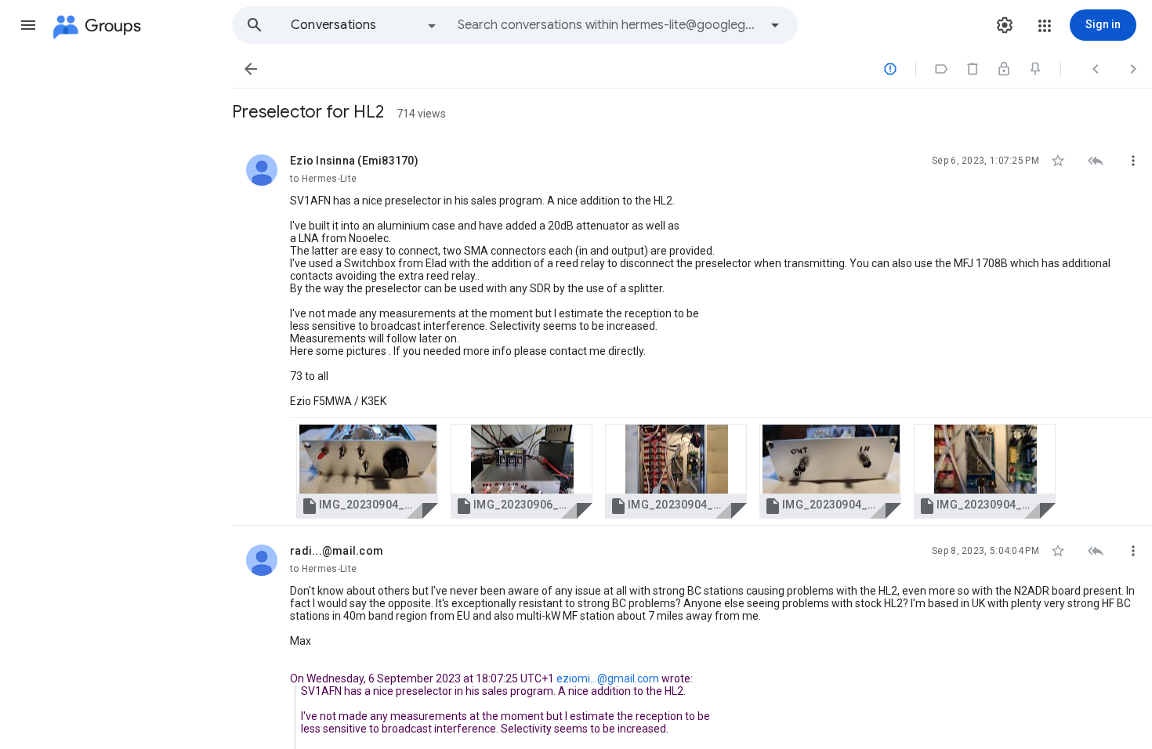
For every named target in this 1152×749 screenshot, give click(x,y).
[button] (28, 25)
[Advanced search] (775, 25)
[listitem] (692, 331)
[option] (364, 25)
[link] (367, 471)
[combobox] (608, 25)
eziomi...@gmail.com (607, 678)
